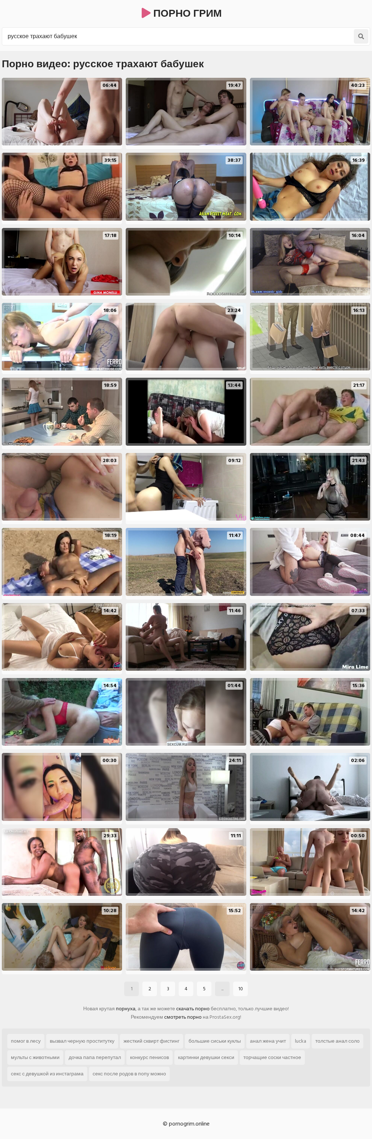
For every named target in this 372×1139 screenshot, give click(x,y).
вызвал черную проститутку (82, 1041)
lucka (300, 1041)
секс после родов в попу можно (129, 1074)
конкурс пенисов (149, 1057)
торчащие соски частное (272, 1057)
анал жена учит (268, 1041)
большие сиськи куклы (215, 1041)
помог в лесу (26, 1041)
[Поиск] (361, 36)
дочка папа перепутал (95, 1057)
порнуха (126, 1008)
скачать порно (193, 1008)
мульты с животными (35, 1057)
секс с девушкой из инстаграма (47, 1074)
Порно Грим (186, 13)
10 (240, 988)
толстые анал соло (337, 1041)
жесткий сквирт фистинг (151, 1041)
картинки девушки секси (206, 1057)
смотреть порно (183, 1017)
